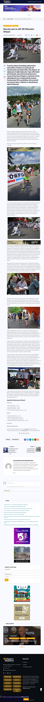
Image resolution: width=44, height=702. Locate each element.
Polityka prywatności (27, 617)
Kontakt (24, 615)
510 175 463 (6, 619)
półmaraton (8, 434)
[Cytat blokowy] (17, 482)
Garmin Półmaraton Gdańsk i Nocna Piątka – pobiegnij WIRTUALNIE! (17, 505)
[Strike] (12, 482)
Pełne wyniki (9, 418)
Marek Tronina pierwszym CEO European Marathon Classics (15, 507)
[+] (22, 481)
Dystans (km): (7, 535)
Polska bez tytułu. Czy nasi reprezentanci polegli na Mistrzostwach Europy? (18, 503)
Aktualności (17, 627)
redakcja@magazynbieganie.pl (10, 621)
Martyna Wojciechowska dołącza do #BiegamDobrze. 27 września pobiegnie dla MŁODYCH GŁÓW (21, 517)
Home (4, 14)
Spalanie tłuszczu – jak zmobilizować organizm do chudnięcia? (16, 499)
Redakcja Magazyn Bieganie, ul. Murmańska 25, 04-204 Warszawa (11, 616)
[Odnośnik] (20, 482)
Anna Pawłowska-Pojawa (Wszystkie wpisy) (23, 455)
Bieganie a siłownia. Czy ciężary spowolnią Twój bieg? (14, 509)
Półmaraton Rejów (15, 434)
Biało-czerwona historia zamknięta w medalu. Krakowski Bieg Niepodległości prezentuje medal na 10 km (22, 512)
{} (21, 481)
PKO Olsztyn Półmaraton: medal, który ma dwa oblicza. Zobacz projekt (17, 514)
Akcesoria (8, 627)
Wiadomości (7, 640)
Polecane (17, 634)
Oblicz (7, 545)
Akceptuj (26, 699)
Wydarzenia (17, 641)
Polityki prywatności (25, 697)
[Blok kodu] (18, 482)
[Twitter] (16, 468)
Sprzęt (7, 637)
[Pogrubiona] (8, 482)
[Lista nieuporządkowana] (15, 482)
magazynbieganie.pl (20, 651)
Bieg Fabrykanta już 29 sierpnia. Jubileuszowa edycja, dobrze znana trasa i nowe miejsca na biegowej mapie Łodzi (21, 520)
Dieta (17, 630)
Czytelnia (8, 630)
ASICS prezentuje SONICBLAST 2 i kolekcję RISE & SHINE (14, 501)
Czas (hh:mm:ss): (8, 539)
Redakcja (25, 613)
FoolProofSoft (31, 651)
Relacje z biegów (10, 14)
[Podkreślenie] (11, 482)
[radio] (19, 428)
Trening (17, 637)
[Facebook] (14, 468)
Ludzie (7, 634)
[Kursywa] (9, 482)
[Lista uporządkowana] (14, 482)
